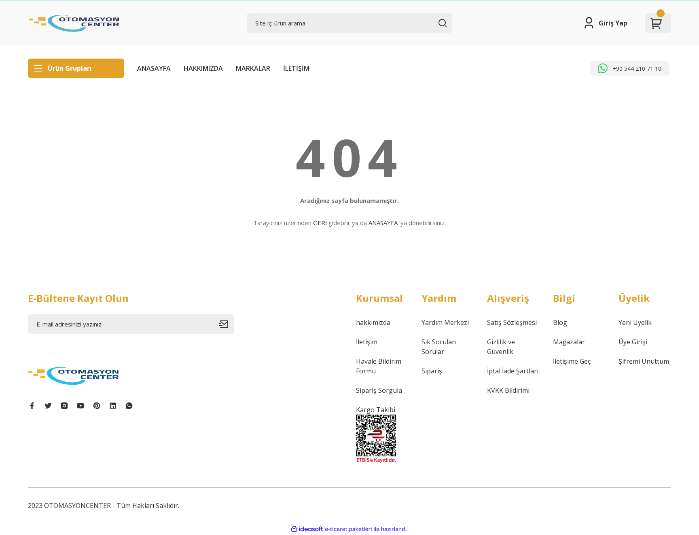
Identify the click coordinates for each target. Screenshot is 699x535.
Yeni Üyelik (635, 322)
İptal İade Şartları (512, 370)
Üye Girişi (633, 341)
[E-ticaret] (348, 529)
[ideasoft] (307, 529)
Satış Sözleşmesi (512, 322)
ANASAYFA (154, 68)
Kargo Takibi (375, 409)
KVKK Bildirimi (508, 390)
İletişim (366, 341)
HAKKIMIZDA (203, 68)
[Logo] (74, 23)
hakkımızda (373, 322)
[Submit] (226, 324)
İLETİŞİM (296, 68)
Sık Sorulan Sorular (439, 346)
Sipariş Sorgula (379, 390)
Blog (560, 322)
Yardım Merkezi (445, 322)
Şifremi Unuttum (644, 361)
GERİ (320, 223)
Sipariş (432, 370)
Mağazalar (569, 341)
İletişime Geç (572, 361)
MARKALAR (253, 68)
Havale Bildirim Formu (378, 366)
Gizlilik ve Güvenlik (501, 346)
